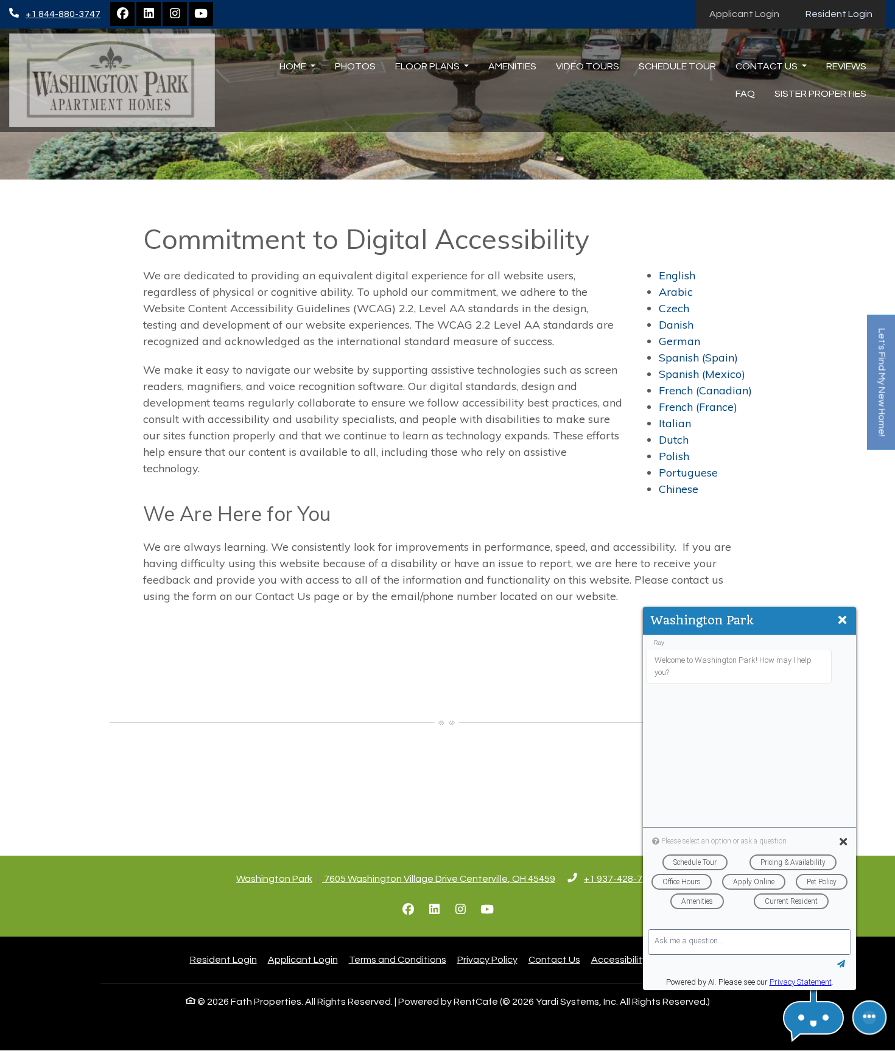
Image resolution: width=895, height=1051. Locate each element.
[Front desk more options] (869, 1017)
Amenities (512, 66)
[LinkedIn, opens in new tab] (148, 14)
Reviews (846, 66)
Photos (355, 66)
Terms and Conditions (397, 959)
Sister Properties (820, 94)
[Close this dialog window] (842, 620)
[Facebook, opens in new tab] (122, 14)
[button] (813, 1018)
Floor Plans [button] (428, 66)
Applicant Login (751, 14)
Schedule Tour (677, 66)
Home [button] (293, 66)
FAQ (745, 94)
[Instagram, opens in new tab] (175, 14)
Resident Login (846, 14)
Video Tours (587, 66)
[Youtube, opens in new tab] (201, 14)
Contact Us (554, 960)
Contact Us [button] (767, 66)
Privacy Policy (487, 959)
